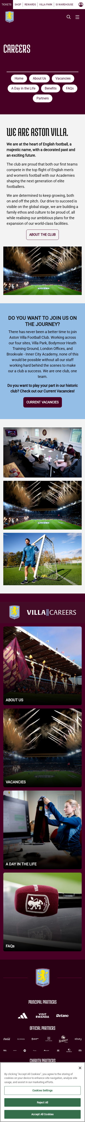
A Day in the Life (23, 88)
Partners (43, 98)
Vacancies (63, 78)
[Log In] (80, 4)
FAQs (70, 88)
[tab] (6, 4)
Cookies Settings (42, 1090)
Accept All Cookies (42, 1114)
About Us (39, 78)
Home (19, 78)
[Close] (80, 1067)
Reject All (42, 1102)
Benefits (51, 88)
